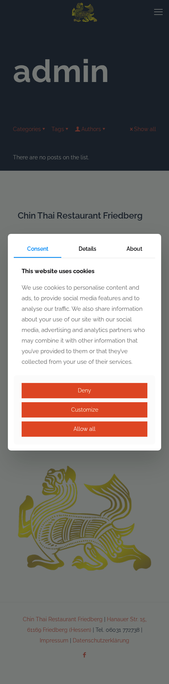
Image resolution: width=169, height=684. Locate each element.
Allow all (84, 429)
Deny (84, 390)
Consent (37, 248)
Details (87, 248)
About (134, 248)
